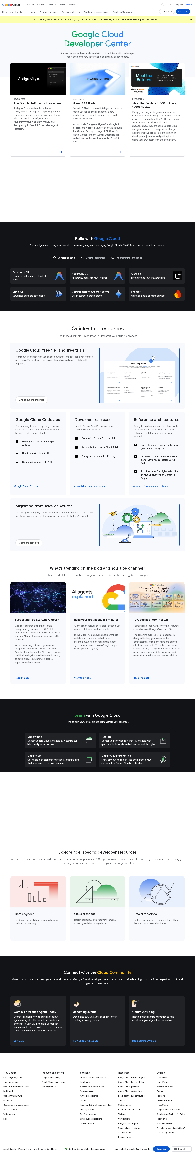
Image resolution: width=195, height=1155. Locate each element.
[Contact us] (167, 11)
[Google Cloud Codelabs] (27, 486)
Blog (5, 1119)
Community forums (165, 1132)
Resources (72, 4)
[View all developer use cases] (89, 486)
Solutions (41, 4)
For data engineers (48, 12)
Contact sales (163, 1077)
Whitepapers (9, 1114)
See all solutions (87, 1123)
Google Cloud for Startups (130, 1128)
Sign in (189, 4)
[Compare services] (29, 542)
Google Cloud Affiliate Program (132, 1077)
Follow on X (162, 1119)
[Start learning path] (35, 829)
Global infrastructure (12, 1096)
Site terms (32, 1149)
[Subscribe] (161, 1149)
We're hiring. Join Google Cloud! (171, 1128)
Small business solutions (91, 1119)
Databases (85, 1082)
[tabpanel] (97, 284)
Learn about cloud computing (131, 1096)
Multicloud (8, 1091)
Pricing (62, 4)
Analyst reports (10, 1109)
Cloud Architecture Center (130, 1109)
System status (124, 1132)
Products (52, 4)
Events (160, 1091)
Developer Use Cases (122, 12)
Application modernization (92, 1087)
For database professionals (96, 12)
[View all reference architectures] (150, 486)
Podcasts (161, 1096)
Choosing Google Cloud (13, 1077)
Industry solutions (88, 1109)
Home (32, 12)
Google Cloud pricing (51, 1077)
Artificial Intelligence (89, 1096)
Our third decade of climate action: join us (86, 1149)
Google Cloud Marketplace (130, 1091)
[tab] (64, 258)
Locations (7, 1100)
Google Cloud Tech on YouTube (171, 1114)
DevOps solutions (88, 1114)
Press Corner (162, 1105)
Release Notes (124, 1137)
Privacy (21, 1149)
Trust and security (11, 1082)
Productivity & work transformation (96, 1105)
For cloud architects (71, 12)
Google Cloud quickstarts (129, 1087)
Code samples (124, 1105)
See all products (49, 1087)
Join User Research (165, 1123)
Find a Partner (163, 1082)
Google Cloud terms (49, 1149)
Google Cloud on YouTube (168, 1109)
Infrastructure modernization (93, 1077)
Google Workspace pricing (53, 1082)
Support (179, 4)
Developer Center (164, 1100)
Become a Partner (165, 1087)
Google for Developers (128, 1123)
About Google (9, 1149)
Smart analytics (87, 1091)
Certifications (124, 1119)
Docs (171, 4)
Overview (30, 4)
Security (84, 1100)
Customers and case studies (16, 1105)
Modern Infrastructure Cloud (16, 1087)
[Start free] (183, 11)
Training (122, 1114)
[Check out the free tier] (32, 399)
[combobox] (182, 1149)
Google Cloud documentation (131, 1082)
